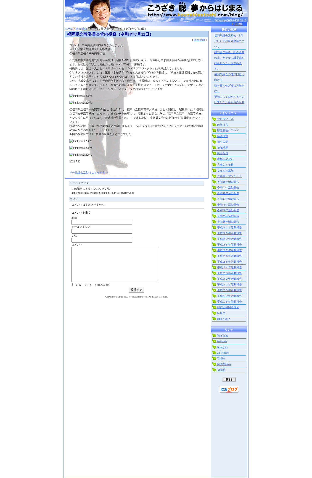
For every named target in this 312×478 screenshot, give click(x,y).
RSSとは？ (223, 318)
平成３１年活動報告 (229, 227)
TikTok (221, 358)
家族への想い (225, 159)
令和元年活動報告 (228, 221)
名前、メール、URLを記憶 (92, 285)
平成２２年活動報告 (229, 278)
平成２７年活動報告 (229, 250)
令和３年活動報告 (228, 210)
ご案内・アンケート (229, 176)
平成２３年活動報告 (229, 273)
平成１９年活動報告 (229, 296)
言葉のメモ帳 (225, 164)
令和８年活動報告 (228, 181)
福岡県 (221, 369)
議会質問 (222, 142)
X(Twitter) (223, 352)
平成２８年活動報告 (229, 244)
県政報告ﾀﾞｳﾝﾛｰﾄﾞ (228, 130)
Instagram (222, 347)
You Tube (222, 335)
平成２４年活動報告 (229, 267)
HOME (239, 24)
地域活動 (222, 147)
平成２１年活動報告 (229, 284)
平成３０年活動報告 (229, 233)
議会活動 (81, 28)
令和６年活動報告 (228, 193)
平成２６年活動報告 (229, 256)
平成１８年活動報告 (229, 301)
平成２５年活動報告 (229, 261)
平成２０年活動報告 (229, 290)
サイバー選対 (225, 170)
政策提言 (222, 124)
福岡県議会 (224, 364)
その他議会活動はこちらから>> (88, 172)
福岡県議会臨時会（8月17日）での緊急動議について (229, 41)
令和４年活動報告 (228, 204)
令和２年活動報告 (228, 216)
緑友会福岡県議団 (228, 307)
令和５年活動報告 (228, 199)
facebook (222, 341)
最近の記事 (229, 29)
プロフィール (225, 119)
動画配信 (222, 153)
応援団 (221, 313)
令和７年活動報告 (228, 187)
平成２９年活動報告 (229, 238)
